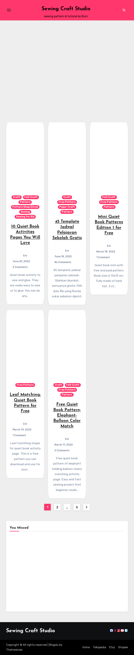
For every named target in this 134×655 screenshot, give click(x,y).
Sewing (14, 39)
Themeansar (14, 649)
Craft (16, 197)
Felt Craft (31, 197)
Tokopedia (99, 647)
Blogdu (53, 644)
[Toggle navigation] (9, 10)
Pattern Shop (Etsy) (15, 32)
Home (86, 647)
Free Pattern (67, 202)
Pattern (25, 202)
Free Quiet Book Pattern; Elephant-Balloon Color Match (67, 415)
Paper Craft (67, 206)
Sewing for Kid (14, 45)
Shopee (123, 647)
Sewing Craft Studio (66, 9)
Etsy (112, 647)
